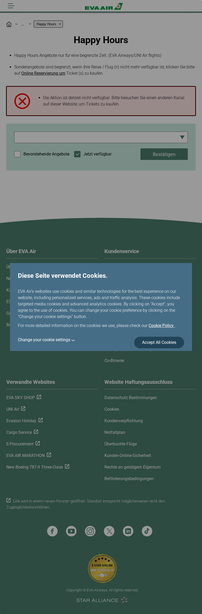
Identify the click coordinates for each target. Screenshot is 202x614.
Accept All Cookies (159, 342)
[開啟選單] (11, 6)
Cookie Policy (162, 325)
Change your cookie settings (44, 339)
